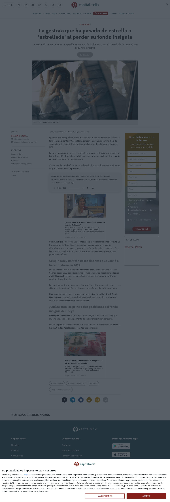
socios (26, 474)
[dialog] (85, 480)
